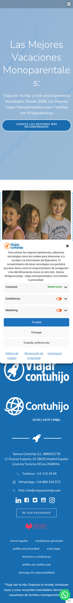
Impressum (55, 353)
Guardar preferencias (37, 342)
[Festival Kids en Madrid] (36, 218)
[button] (67, 246)
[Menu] (69, 4)
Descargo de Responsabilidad (36, 572)
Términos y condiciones (36, 557)
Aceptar (36, 322)
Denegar (36, 332)
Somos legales (19, 541)
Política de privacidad (26, 548)
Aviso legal (53, 548)
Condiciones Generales (49, 541)
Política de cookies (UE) (36, 564)
